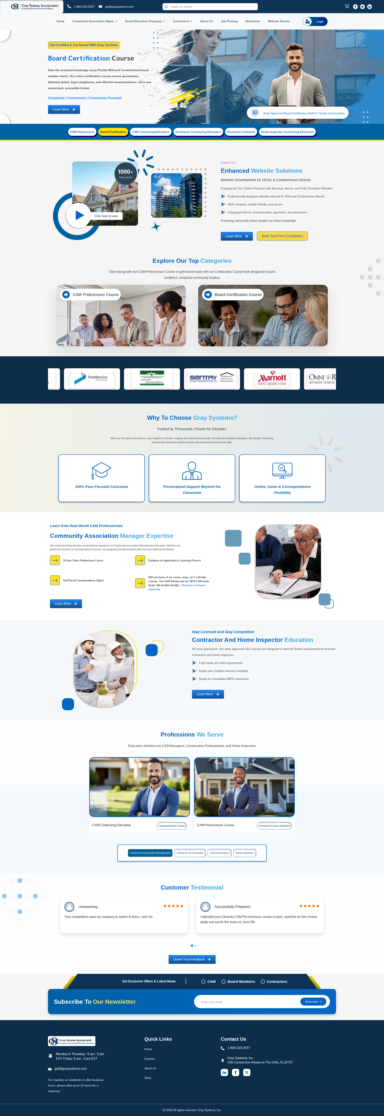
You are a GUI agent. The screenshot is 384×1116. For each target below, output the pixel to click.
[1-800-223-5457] (69, 6)
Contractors (181, 21)
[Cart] (348, 6)
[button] (192, 945)
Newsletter (253, 21)
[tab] (82, 132)
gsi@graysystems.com (119, 6)
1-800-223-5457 (84, 6)
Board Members (241, 982)
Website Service (279, 21)
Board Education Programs (143, 21)
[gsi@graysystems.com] (100, 6)
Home (60, 21)
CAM (211, 982)
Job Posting (229, 21)
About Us (206, 21)
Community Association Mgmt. (93, 21)
